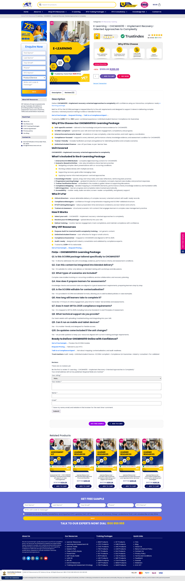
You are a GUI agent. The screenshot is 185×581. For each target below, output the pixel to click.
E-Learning (76, 12)
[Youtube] (46, 558)
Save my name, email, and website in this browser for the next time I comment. (83, 407)
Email (54, 400)
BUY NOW (125, 76)
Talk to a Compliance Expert (95, 115)
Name (54, 393)
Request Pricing (75, 115)
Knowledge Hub (139, 12)
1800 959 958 (115, 523)
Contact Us (156, 12)
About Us (37, 12)
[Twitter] (28, 558)
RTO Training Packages (95, 12)
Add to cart (109, 76)
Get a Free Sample (59, 115)
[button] (100, 64)
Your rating (56, 375)
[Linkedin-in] (37, 558)
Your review (57, 382)
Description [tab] (56, 92)
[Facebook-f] (24, 558)
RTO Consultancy (118, 12)
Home (26, 12)
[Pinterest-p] (33, 558)
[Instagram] (41, 558)
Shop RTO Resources (56, 12)
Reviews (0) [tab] (69, 92)
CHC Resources (30, 16)
